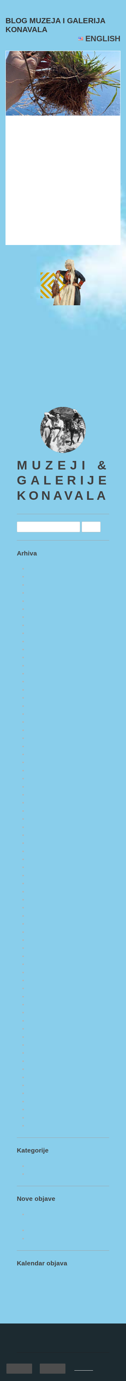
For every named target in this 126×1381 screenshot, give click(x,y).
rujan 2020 (39, 1077)
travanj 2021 (41, 1020)
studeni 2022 (42, 875)
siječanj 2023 (42, 859)
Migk (81, 146)
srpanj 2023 (41, 810)
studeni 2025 (42, 584)
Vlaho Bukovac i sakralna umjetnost (68, 1230)
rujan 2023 (39, 794)
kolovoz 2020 (43, 1085)
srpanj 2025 (41, 617)
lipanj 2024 (40, 721)
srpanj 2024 (41, 714)
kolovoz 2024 (43, 706)
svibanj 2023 (42, 827)
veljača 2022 (42, 940)
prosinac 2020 (43, 1052)
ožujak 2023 (41, 843)
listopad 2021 (42, 972)
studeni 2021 (42, 964)
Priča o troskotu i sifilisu (52, 129)
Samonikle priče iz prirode (57, 1174)
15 (50, 1321)
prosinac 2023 (43, 770)
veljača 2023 (42, 851)
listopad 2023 (42, 786)
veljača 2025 (42, 657)
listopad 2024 (42, 689)
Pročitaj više (25, 235)
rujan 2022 (39, 891)
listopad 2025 (42, 592)
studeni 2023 (42, 778)
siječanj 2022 (42, 948)
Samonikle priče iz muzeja (57, 1166)
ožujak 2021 (41, 1028)
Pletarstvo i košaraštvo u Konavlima (68, 1238)
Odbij (52, 1368)
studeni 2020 (42, 1061)
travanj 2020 (41, 1117)
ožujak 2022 (41, 932)
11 (89, 1311)
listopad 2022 (42, 883)
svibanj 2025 (42, 633)
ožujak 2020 (41, 1125)
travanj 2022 (41, 923)
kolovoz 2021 (43, 988)
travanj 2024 (41, 738)
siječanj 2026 (42, 568)
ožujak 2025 (41, 649)
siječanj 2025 (42, 665)
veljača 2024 (42, 754)
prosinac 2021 (43, 956)
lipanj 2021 (40, 1004)
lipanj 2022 (40, 907)
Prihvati (19, 1368)
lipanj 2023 (40, 818)
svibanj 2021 (42, 1012)
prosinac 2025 (43, 576)
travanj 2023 (41, 835)
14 (36, 1321)
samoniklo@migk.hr (39, 390)
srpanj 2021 (41, 996)
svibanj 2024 (42, 730)
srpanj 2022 (41, 899)
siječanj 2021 (42, 1044)
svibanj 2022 (42, 915)
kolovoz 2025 (43, 609)
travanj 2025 (41, 641)
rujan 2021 (39, 980)
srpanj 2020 (41, 1093)
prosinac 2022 (43, 867)
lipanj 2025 (40, 625)
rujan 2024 (39, 697)
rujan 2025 (39, 601)
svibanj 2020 (42, 1109)
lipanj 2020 (40, 1101)
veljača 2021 (42, 1037)
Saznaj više (83, 1369)
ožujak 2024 (41, 746)
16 (63, 1321)
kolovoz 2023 (43, 802)
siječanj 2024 (42, 762)
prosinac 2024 (43, 673)
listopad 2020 (42, 1069)
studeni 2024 (42, 681)
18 (89, 1321)
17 (76, 1321)
